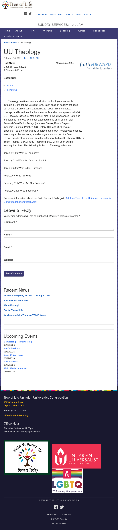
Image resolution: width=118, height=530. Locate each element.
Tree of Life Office (32, 58)
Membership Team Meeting (18, 341)
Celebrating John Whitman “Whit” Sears (25, 315)
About (19, 31)
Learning (65, 31)
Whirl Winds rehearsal (15, 368)
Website (8, 260)
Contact (89, 14)
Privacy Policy (59, 519)
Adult (10, 85)
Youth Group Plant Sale (16, 300)
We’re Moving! (11, 305)
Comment (10, 222)
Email (8, 247)
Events (14, 43)
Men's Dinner (10, 361)
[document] (59, 212)
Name (8, 234)
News (32, 31)
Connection (99, 31)
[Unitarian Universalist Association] (78, 456)
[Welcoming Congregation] (68, 480)
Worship (48, 31)
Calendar (42, 14)
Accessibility (59, 523)
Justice (81, 31)
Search (69, 14)
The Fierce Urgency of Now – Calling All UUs (27, 295)
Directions (56, 14)
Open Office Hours (13, 355)
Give (79, 14)
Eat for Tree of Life (13, 310)
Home (7, 31)
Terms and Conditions (59, 515)
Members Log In (13, 36)
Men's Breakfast (12, 348)
